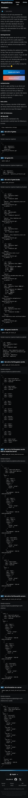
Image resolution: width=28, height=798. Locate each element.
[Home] (2, 11)
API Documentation (22, 784)
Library (25, 2)
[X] (20, 779)
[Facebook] (15, 779)
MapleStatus (7, 2)
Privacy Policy (12, 784)
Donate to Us (3, 784)
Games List (18, 3)
